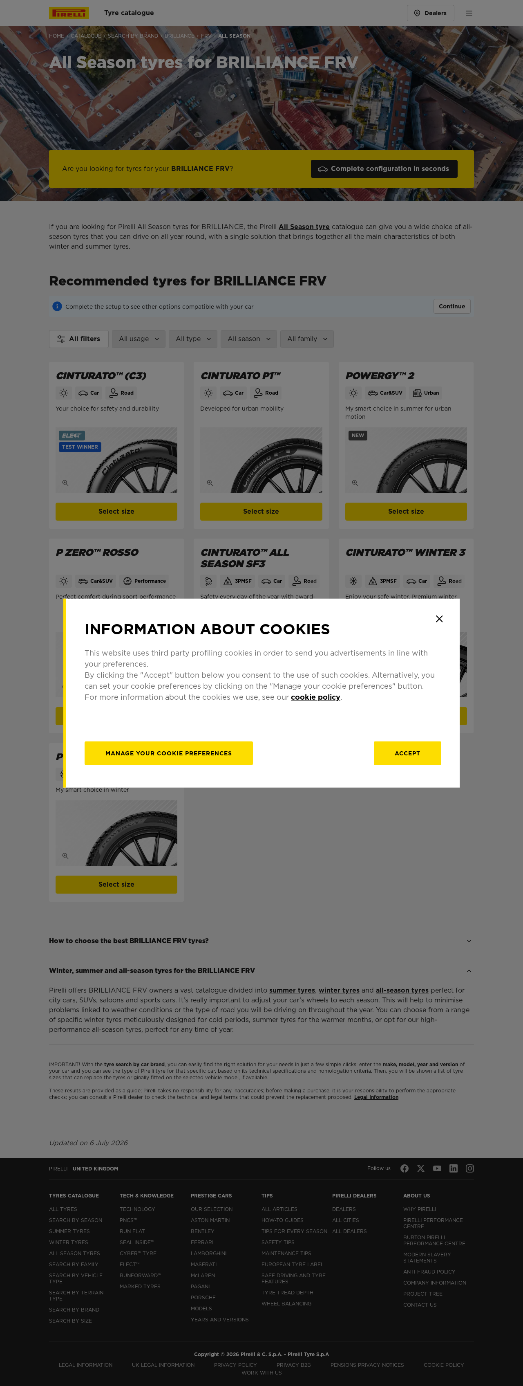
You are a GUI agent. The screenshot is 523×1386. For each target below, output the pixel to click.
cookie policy (315, 697)
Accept (407, 753)
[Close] (439, 619)
